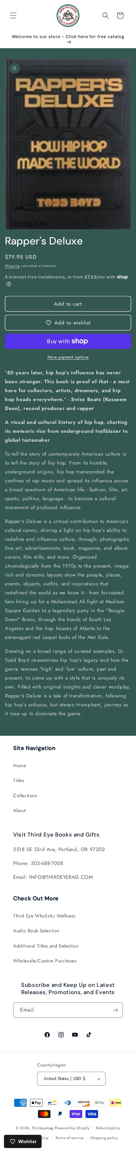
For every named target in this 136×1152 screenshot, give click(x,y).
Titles (18, 780)
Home (19, 765)
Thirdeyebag (42, 1127)
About (19, 810)
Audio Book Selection (36, 930)
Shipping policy (104, 1137)
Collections (25, 795)
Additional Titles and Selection (46, 946)
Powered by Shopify (72, 1127)
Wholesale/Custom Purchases (45, 960)
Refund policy (108, 1128)
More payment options (68, 357)
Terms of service (69, 1137)
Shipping (12, 265)
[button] (13, 15)
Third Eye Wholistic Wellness (44, 915)
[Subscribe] (115, 1010)
